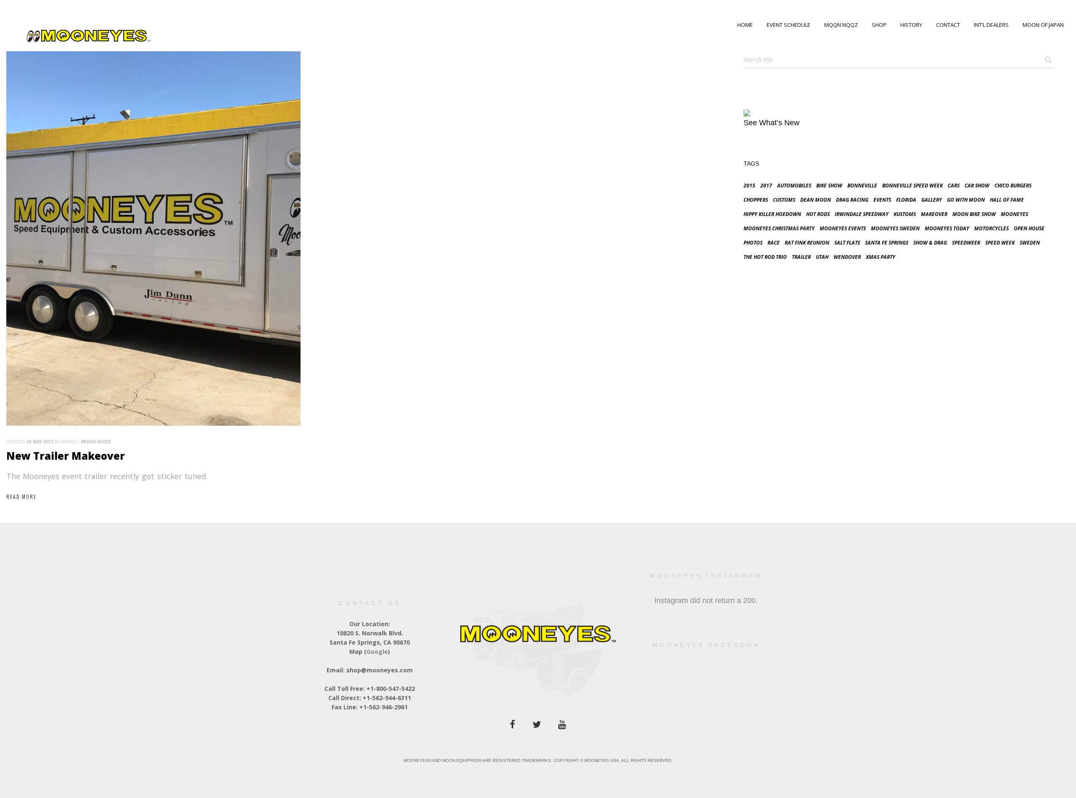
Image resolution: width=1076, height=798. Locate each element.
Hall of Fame (1007, 199)
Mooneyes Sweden (895, 228)
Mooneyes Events (843, 228)
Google (377, 652)
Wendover (847, 257)
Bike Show (829, 185)
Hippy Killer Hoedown (772, 214)
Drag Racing (852, 199)
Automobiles (794, 185)
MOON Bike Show (974, 214)
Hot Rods (818, 214)
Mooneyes (1014, 214)
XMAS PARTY (880, 257)
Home (745, 25)
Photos (753, 242)
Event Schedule (788, 25)
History (911, 25)
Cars (954, 185)
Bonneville (862, 185)
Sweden (1030, 242)
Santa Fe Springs (886, 242)
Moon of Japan (1043, 25)
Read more (21, 496)
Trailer (801, 257)
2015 (749, 185)
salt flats (847, 242)
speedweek (966, 242)
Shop (879, 25)
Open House (1029, 228)
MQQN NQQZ (841, 25)
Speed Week (1000, 242)
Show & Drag (930, 242)
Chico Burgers (1012, 185)
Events (882, 199)
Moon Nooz (96, 441)
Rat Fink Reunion (807, 242)
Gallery (931, 199)
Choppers (756, 199)
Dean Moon (815, 199)
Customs (784, 199)
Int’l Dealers (991, 25)
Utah (822, 257)
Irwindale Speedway (862, 214)
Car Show (977, 185)
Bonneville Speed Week (912, 185)
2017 (766, 185)
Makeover (934, 214)
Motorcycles (991, 228)
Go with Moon (966, 199)
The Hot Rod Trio (765, 257)
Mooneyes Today (947, 228)
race (773, 242)
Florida (906, 199)
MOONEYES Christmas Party (779, 228)
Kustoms (905, 214)
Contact (948, 25)
